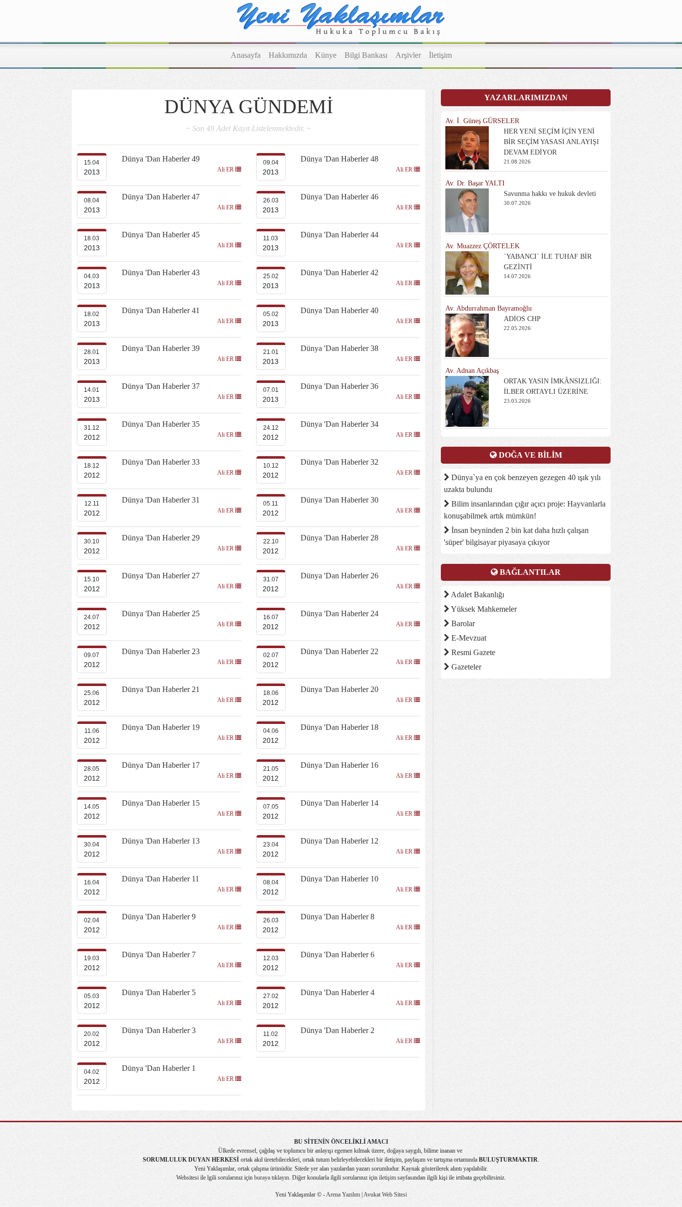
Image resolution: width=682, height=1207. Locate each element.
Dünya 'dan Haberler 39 (161, 348)
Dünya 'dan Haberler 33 (161, 462)
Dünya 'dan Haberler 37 (161, 386)
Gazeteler (465, 667)
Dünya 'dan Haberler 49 (161, 159)
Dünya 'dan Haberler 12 (339, 841)
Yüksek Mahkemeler (483, 609)
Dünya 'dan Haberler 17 (161, 765)
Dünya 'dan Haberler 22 (339, 651)
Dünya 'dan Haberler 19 (161, 727)
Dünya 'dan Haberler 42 (339, 272)
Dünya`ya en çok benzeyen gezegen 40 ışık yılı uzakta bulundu (522, 483)
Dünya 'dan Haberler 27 (161, 575)
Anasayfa (246, 55)
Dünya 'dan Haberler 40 (339, 310)
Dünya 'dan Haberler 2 (337, 1030)
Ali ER (226, 169)
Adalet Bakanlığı (476, 594)
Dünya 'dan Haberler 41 (161, 310)
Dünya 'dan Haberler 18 (339, 727)
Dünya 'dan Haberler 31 (161, 500)
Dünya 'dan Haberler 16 (339, 765)
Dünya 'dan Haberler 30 (339, 500)
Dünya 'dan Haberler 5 (159, 992)
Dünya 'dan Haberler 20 (339, 689)
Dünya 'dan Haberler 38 (339, 348)
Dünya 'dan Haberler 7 (159, 954)
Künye (326, 55)
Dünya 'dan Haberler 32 (339, 462)
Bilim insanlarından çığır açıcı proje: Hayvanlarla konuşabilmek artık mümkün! (525, 510)
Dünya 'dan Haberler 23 (161, 651)
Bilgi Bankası (365, 55)
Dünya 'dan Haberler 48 (339, 159)
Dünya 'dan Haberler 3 (159, 1030)
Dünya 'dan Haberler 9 (159, 916)
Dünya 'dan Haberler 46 (339, 196)
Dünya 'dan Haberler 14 (339, 803)
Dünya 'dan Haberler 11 (160, 878)
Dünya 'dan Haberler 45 (161, 234)
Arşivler (408, 55)
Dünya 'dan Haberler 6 (337, 954)
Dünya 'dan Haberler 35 (161, 424)
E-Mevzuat (467, 638)
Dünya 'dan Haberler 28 (339, 537)
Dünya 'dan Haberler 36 (339, 386)
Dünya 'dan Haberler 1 (159, 1068)
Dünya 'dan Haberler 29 (161, 537)
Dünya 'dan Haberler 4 (337, 992)
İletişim (440, 55)
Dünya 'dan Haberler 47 (161, 196)
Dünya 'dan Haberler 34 (339, 424)
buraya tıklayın (271, 1177)
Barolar (462, 623)
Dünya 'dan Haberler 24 (339, 613)
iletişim (387, 1177)
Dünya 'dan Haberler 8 (337, 916)
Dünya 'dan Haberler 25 (161, 613)
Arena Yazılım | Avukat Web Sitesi (366, 1194)
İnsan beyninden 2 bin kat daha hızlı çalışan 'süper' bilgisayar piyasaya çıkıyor (516, 536)
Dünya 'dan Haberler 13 (161, 841)
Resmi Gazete (472, 652)
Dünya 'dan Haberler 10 (339, 878)
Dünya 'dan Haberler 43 (161, 272)
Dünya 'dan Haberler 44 (339, 234)
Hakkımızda (288, 55)
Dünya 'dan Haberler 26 (339, 575)
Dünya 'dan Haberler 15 (161, 803)
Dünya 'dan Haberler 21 (161, 689)
